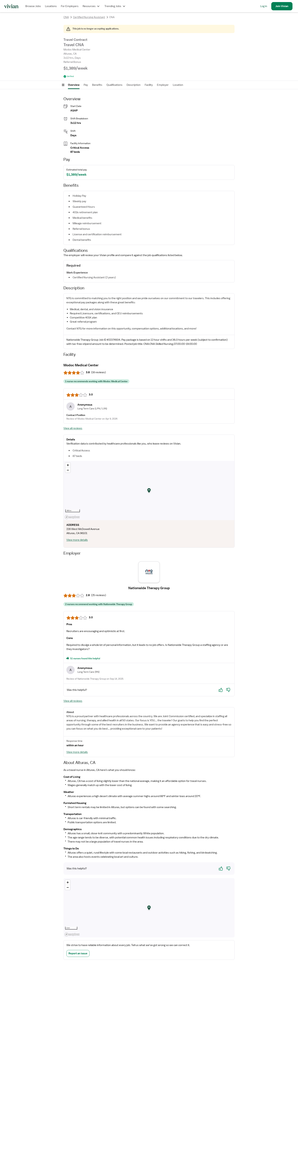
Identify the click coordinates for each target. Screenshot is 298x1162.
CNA (66, 17)
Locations (51, 6)
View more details (77, 540)
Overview (74, 85)
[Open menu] (63, 84)
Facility (149, 85)
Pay (86, 85)
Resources (89, 6)
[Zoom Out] (67, 470)
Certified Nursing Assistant (89, 17)
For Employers (69, 6)
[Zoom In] (67, 465)
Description (134, 85)
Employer (163, 85)
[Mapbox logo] (72, 517)
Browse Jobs (33, 6)
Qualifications (114, 85)
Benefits (97, 85)
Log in (263, 6)
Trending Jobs (113, 6)
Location (178, 85)
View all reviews (72, 428)
